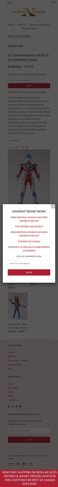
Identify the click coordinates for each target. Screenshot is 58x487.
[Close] (53, 206)
